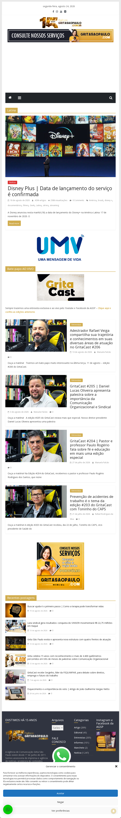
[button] (116, 766)
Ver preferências (61, 810)
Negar (60, 802)
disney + (108, 200)
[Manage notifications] (113, 811)
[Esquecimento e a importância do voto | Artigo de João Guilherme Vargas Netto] (15, 688)
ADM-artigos (40, 200)
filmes (25, 205)
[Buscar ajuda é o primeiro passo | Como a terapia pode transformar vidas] (15, 606)
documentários (14, 205)
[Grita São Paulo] (10, 98)
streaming (54, 205)
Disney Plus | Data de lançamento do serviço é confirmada (60, 191)
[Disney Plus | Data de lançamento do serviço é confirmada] (60, 118)
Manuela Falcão (104, 352)
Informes (78, 742)
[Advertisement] (60, 69)
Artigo (77, 727)
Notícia (12, 182)
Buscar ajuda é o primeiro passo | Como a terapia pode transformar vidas (65, 606)
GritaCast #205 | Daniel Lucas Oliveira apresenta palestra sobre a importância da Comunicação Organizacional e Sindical (90, 396)
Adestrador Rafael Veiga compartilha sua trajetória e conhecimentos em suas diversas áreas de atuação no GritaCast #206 (91, 338)
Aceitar (60, 793)
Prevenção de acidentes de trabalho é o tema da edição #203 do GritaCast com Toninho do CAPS (91, 502)
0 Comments (78, 200)
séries (45, 205)
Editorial (78, 732)
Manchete (79, 747)
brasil (100, 200)
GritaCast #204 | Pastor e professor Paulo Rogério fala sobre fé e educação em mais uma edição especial (91, 449)
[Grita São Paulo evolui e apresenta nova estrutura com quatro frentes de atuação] (15, 639)
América (92, 200)
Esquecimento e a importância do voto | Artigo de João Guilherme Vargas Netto (68, 689)
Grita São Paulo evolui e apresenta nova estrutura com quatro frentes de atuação (69, 639)
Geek (32, 205)
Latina (38, 205)
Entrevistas (76, 324)
